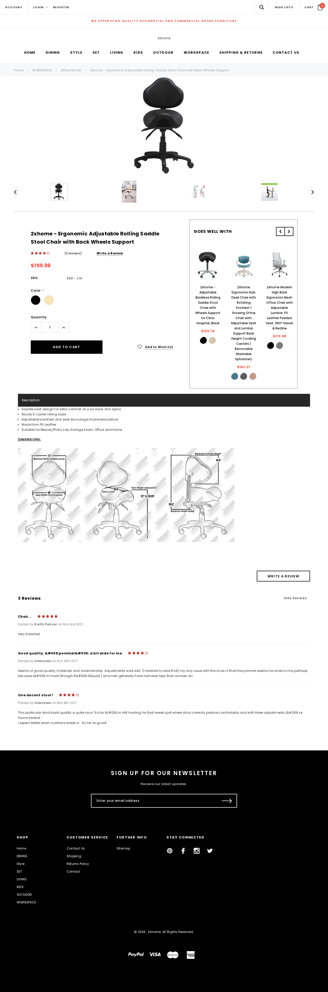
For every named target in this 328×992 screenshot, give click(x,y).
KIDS (20, 887)
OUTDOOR (24, 894)
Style (20, 864)
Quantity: (39, 317)
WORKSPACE (42, 70)
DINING (22, 856)
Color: (37, 290)
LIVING (21, 879)
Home (19, 70)
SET (19, 871)
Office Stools (71, 70)
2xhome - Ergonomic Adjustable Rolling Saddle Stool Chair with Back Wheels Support (159, 70)
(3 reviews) (73, 253)
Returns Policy (78, 864)
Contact (73, 871)
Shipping (74, 856)
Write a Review (109, 253)
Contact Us (76, 848)
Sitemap (123, 848)
